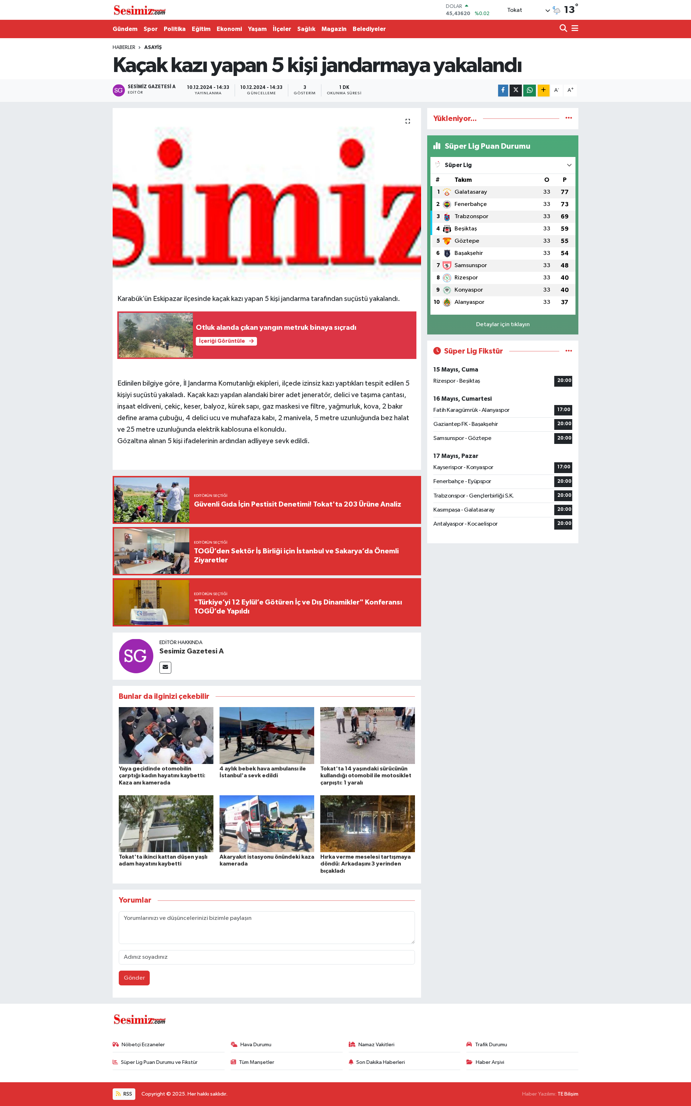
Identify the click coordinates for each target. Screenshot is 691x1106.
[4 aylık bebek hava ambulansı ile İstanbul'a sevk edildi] (267, 735)
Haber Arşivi (490, 1062)
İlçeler (282, 29)
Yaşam (257, 29)
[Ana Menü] (574, 29)
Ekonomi (229, 29)
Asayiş (153, 47)
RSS (127, 1094)
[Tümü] (568, 119)
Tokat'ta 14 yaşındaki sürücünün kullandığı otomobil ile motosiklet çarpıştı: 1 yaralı (365, 775)
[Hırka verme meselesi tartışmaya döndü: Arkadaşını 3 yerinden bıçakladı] (367, 823)
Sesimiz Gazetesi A (191, 651)
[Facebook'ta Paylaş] (503, 90)
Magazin (334, 29)
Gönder (134, 978)
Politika (175, 29)
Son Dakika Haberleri (380, 1062)
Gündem (125, 29)
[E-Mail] (165, 668)
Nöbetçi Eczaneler (143, 1044)
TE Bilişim (567, 1094)
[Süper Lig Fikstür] (568, 351)
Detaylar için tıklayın (503, 325)
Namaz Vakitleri (376, 1044)
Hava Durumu (255, 1044)
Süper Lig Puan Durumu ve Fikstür (159, 1062)
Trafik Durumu (491, 1044)
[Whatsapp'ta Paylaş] (529, 90)
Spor (151, 29)
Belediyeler (369, 29)
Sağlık (306, 29)
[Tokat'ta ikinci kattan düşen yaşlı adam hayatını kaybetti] (166, 823)
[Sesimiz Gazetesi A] (136, 656)
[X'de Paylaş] (516, 90)
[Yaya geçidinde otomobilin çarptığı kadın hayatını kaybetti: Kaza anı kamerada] (166, 735)
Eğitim (201, 29)
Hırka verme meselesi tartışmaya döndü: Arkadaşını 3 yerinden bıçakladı (365, 863)
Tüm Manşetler (256, 1062)
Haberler (124, 47)
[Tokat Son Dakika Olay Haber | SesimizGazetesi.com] (140, 10)
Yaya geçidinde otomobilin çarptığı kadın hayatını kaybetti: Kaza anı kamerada (162, 775)
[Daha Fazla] (544, 90)
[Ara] (564, 29)
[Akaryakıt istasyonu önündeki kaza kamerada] (267, 823)
